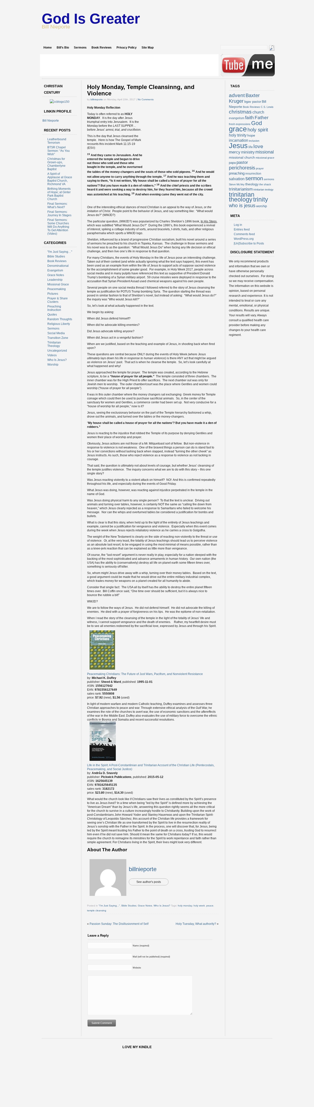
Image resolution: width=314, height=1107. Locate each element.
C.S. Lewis (267, 106)
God (256, 123)
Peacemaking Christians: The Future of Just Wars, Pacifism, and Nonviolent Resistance (145, 674)
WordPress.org (244, 239)
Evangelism (55, 270)
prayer (260, 168)
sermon (254, 178)
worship (261, 206)
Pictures (52, 293)
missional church (242, 157)
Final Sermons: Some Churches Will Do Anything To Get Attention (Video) (58, 226)
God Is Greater (91, 18)
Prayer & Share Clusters (57, 300)
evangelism (236, 118)
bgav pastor (252, 101)
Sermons (80, 47)
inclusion (254, 140)
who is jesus (242, 205)
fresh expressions (239, 124)
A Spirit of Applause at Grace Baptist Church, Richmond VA (59, 179)
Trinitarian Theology (54, 344)
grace (238, 129)
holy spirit (258, 129)
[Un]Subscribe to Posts (249, 243)
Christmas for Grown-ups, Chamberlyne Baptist (56, 164)
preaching (237, 173)
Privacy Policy (127, 47)
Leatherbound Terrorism (56, 141)
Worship (52, 364)
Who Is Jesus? (57, 360)
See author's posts (148, 882)
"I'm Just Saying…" (59, 252)
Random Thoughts (59, 319)
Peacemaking (56, 289)
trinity (260, 199)
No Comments (146, 99)
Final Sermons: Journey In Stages (59, 213)
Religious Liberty (58, 324)
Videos (52, 355)
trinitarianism (241, 189)
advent (237, 95)
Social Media (56, 333)
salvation (237, 179)
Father (261, 117)
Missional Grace (58, 284)
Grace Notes (55, 275)
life (251, 147)
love (258, 146)
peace (209, 905)
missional (264, 152)
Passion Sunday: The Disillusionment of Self (119, 924)
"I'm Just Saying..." (109, 905)
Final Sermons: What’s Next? (57, 205)
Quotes (52, 314)
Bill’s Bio (63, 47)
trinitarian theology (241, 197)
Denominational (58, 265)
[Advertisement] (129, 65)
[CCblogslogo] (59, 101)
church (258, 112)
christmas (240, 112)
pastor (242, 162)
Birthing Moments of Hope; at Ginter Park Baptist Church (59, 194)
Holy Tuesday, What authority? (196, 924)
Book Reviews (102, 47)
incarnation (238, 140)
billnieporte (97, 99)
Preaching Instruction (54, 308)
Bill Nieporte (50, 120)
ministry (248, 152)
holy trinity (238, 135)
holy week (199, 905)
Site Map (148, 47)
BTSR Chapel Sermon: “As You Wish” (58, 151)
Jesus (238, 145)
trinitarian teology (263, 189)
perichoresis (242, 167)
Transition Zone (57, 338)
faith (249, 117)
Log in (238, 225)
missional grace (265, 157)
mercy (234, 152)
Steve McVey (237, 184)
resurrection (253, 173)
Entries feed (242, 229)
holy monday (185, 905)
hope (251, 135)
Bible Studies (56, 256)
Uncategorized (57, 350)
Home (47, 47)
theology (252, 184)
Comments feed (244, 234)
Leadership (55, 279)
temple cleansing (96, 910)
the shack (265, 184)
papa (232, 163)
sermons (269, 179)
